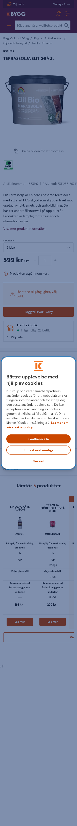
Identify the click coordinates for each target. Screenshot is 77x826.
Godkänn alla (38, 439)
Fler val (38, 461)
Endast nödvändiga (39, 450)
